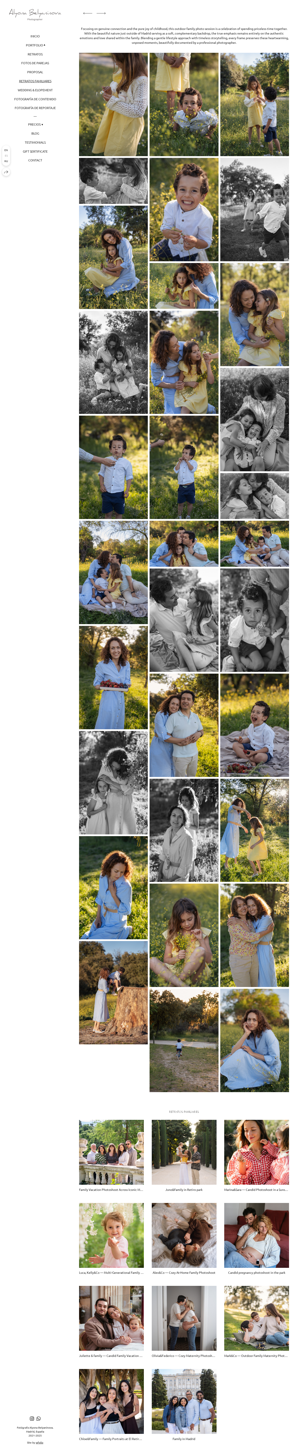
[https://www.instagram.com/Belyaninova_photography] (32, 1418)
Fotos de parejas (35, 63)
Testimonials (35, 142)
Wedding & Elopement (35, 90)
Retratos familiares (35, 81)
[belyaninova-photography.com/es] (35, 15)
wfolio (39, 1442)
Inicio (35, 36)
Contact (35, 160)
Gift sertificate (35, 151)
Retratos (35, 54)
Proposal (35, 72)
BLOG (35, 133)
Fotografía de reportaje (35, 108)
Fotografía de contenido (35, 99)
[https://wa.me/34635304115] (38, 1418)
